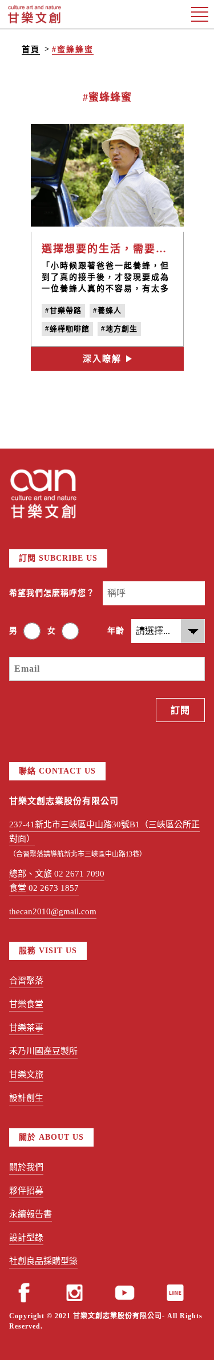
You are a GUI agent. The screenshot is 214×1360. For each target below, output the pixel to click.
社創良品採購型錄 (43, 1261)
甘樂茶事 (26, 1027)
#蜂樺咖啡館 (67, 328)
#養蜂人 (107, 310)
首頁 (31, 49)
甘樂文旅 (26, 1074)
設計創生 (26, 1098)
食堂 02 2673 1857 (44, 888)
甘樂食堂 (26, 1004)
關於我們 (26, 1167)
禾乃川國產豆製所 (43, 1051)
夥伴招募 (26, 1190)
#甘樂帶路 (63, 310)
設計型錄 (26, 1237)
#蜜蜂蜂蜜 (73, 49)
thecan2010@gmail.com (52, 911)
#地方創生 (119, 328)
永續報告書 (30, 1214)
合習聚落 (26, 980)
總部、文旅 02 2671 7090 (56, 873)
